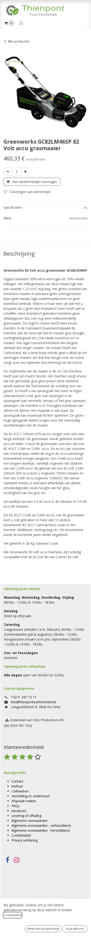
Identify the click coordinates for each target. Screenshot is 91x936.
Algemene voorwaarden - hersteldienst (40, 830)
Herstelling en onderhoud (30, 796)
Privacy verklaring (24, 840)
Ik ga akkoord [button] (75, 929)
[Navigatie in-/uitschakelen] (21, 23)
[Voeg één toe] (25, 172)
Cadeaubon (20, 791)
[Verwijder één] (8, 172)
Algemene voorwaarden (29, 820)
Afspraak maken (23, 801)
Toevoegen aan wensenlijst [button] (29, 191)
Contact (17, 781)
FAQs (15, 806)
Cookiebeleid (21, 835)
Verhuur (17, 786)
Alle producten (18, 41)
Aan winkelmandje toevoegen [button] (34, 181)
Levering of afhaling (26, 815)
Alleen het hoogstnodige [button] (43, 929)
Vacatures (18, 811)
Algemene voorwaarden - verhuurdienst (41, 825)
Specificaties (13, 207)
